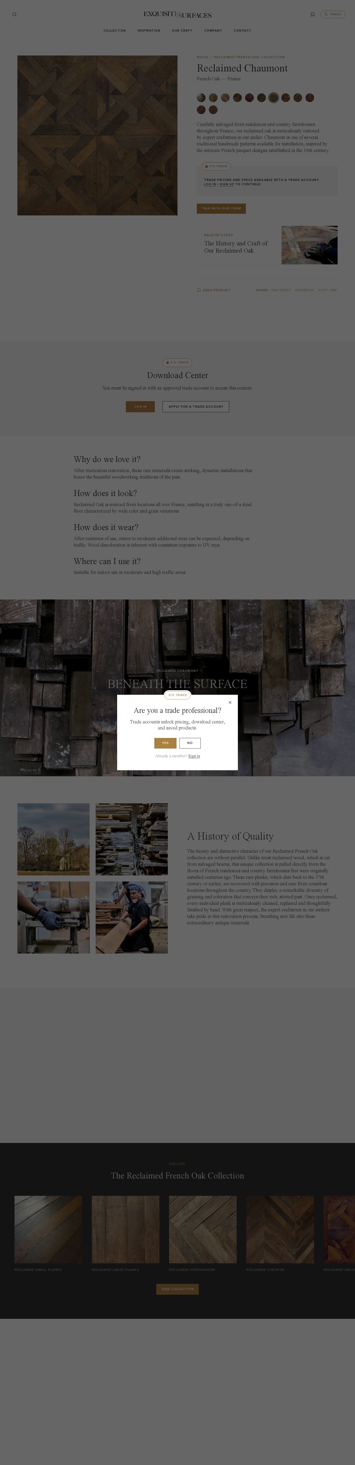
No (190, 743)
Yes (165, 743)
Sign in (194, 756)
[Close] (230, 702)
